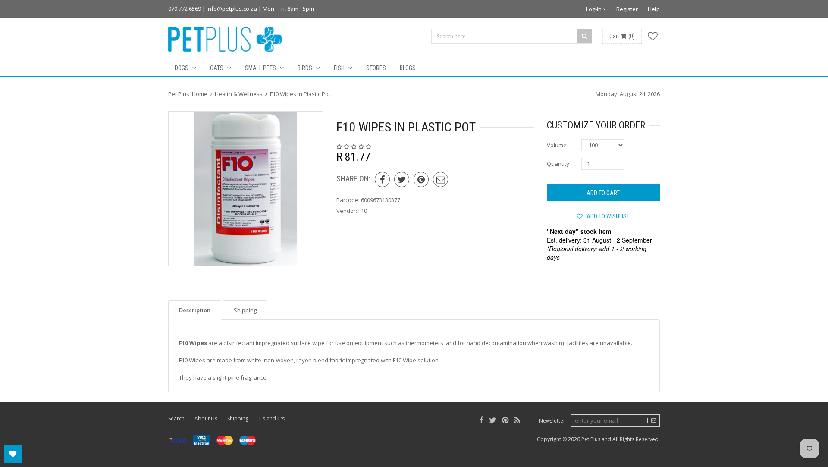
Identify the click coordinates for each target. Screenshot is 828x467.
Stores (376, 68)
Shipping (237, 418)
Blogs (408, 68)
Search (176, 418)
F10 (362, 211)
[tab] (194, 310)
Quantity (558, 164)
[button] (354, 146)
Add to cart (603, 193)
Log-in (594, 9)
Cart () (622, 36)
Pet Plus (590, 439)
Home (200, 94)
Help (654, 9)
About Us (205, 418)
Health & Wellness (239, 94)
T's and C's (271, 418)
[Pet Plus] (225, 39)
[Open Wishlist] (13, 454)
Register (627, 9)
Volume (557, 145)
